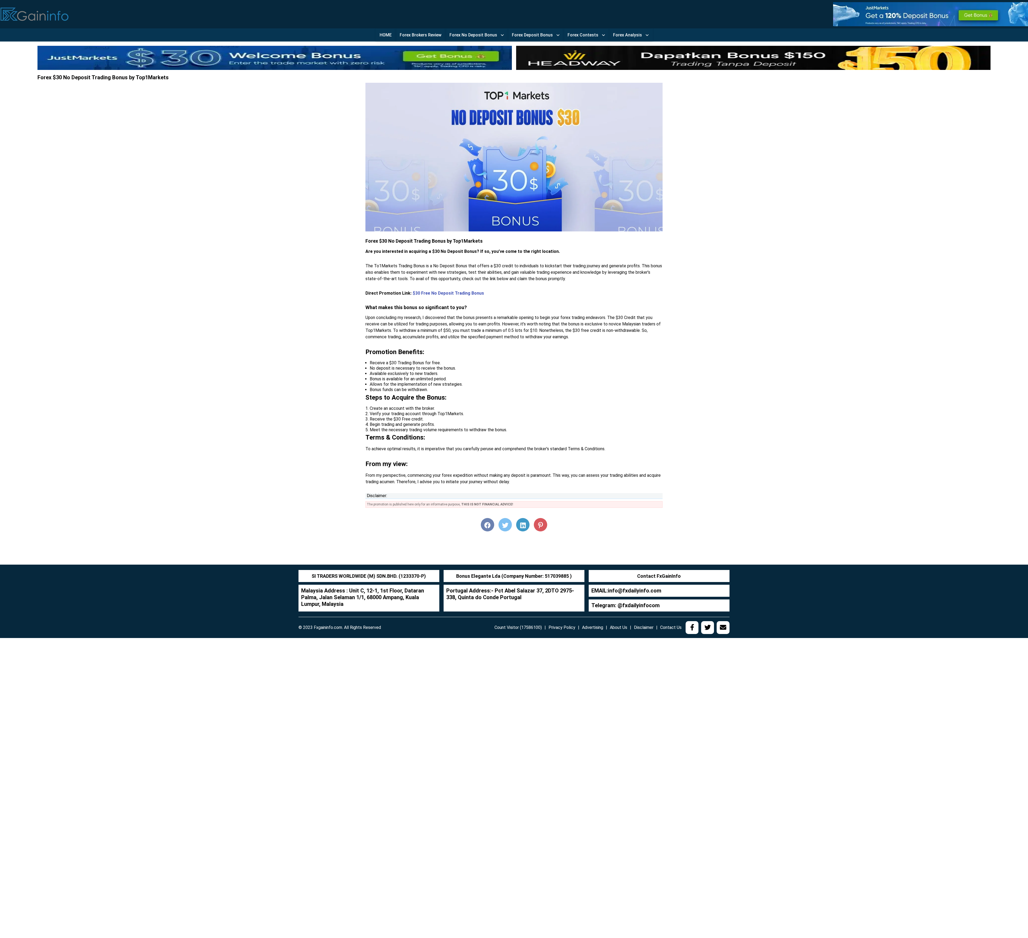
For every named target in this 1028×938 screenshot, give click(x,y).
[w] (274, 57)
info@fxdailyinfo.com (634, 590)
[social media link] (692, 627)
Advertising (592, 627)
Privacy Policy (562, 627)
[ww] (930, 13)
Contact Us (671, 627)
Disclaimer (643, 627)
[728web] (753, 57)
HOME (386, 34)
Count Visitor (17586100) (518, 627)
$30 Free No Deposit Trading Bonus (448, 293)
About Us (618, 627)
